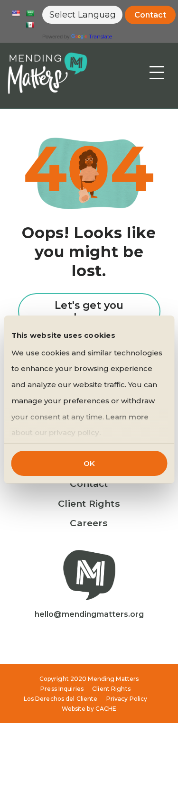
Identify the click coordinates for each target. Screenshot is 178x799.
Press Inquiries (62, 688)
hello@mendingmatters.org (89, 614)
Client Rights (89, 503)
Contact (150, 14)
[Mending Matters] (47, 73)
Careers (89, 523)
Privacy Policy (127, 698)
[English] (15, 13)
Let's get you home (89, 311)
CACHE (106, 708)
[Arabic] (30, 13)
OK (89, 463)
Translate (100, 36)
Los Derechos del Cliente (61, 698)
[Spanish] (30, 24)
